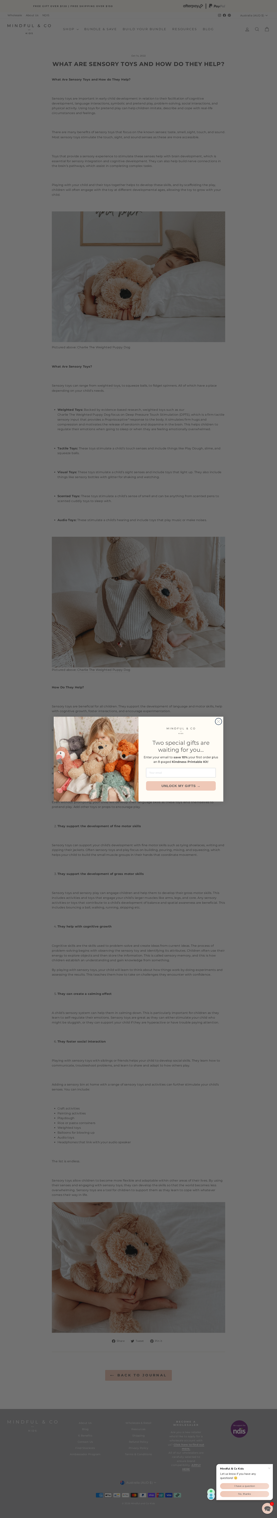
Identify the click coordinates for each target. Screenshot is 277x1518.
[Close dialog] (218, 721)
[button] (267, 1508)
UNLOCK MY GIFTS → (180, 786)
